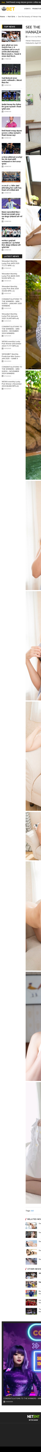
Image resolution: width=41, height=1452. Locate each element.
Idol (32, 1211)
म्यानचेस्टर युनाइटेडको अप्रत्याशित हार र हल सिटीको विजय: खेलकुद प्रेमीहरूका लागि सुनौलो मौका (11, 244)
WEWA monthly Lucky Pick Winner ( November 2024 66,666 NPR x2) (12, 384)
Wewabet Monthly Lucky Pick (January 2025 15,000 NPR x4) (10, 316)
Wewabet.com (8, 9)
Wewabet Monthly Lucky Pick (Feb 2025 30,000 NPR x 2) (10, 288)
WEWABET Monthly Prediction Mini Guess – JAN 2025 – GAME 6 (11, 356)
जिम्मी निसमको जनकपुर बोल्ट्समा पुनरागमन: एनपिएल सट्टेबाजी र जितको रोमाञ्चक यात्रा (12, 133)
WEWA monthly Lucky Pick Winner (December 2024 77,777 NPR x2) (11, 343)
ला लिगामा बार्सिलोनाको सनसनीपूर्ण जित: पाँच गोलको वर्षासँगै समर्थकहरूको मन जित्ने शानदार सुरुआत (12, 160)
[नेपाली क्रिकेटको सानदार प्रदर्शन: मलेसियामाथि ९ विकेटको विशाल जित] (11, 69)
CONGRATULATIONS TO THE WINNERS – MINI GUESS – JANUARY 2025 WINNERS (12, 302)
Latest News (11, 256)
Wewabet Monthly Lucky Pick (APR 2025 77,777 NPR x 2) (10, 263)
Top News (9, 26)
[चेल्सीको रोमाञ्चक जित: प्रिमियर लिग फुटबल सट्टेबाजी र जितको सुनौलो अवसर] (11, 96)
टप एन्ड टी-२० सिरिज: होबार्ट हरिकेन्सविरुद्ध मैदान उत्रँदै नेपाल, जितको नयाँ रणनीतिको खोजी (12, 188)
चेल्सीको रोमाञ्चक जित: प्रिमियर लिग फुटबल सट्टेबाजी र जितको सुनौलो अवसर (11, 106)
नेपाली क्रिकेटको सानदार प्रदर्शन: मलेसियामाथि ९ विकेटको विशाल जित (12, 80)
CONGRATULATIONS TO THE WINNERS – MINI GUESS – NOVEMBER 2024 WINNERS (12, 370)
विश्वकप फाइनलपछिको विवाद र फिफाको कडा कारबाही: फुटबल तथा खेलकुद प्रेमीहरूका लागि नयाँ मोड (12, 215)
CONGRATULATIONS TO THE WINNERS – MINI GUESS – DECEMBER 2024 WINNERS (12, 329)
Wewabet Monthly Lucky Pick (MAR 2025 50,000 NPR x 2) (11, 276)
